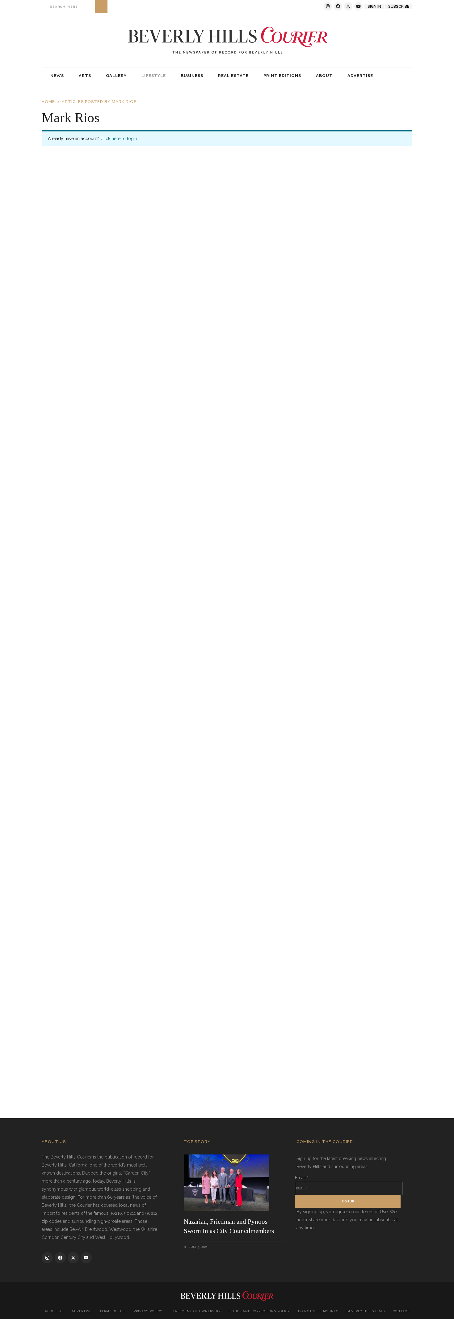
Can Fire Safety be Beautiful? (99, 1061)
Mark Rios (177, 364)
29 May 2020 (65, 617)
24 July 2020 (66, 363)
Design (159, 364)
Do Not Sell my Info (318, 1311)
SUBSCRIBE (398, 6)
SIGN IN (374, 6)
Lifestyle (186, 1077)
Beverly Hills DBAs (366, 1311)
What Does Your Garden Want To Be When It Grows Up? (145, 831)
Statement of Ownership (195, 1311)
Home (48, 101)
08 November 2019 (70, 1076)
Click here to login (118, 138)
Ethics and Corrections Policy (259, 1311)
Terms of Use (112, 1311)
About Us (54, 1311)
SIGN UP (348, 1201)
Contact (401, 1311)
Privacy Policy (148, 1311)
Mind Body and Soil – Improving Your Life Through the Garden (155, 601)
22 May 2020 (65, 846)
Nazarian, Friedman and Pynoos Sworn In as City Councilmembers (229, 1226)
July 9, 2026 (197, 1246)
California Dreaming (84, 348)
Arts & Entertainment (102, 364)
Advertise (81, 1311)
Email (302, 1177)
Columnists (139, 364)
